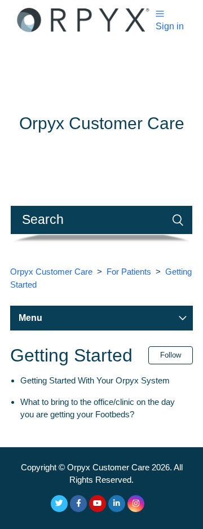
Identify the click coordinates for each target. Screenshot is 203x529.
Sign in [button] (170, 26)
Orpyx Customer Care (51, 271)
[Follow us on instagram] (135, 503)
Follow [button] (170, 355)
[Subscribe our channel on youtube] (97, 503)
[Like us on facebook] (78, 503)
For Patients (129, 271)
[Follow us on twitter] (59, 503)
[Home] (83, 19)
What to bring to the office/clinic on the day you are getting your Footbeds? (97, 408)
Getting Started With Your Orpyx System (95, 380)
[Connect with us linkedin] (116, 503)
